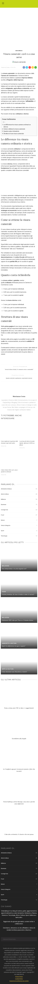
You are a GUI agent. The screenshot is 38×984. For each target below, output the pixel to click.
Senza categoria (19, 525)
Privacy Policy (19, 976)
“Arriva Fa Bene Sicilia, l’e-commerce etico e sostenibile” (19, 369)
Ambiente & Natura (19, 489)
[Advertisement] (19, 28)
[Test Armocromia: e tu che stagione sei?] (19, 558)
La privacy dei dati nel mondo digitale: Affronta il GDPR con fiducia (26, 443)
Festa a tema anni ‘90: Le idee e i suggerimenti (19, 708)
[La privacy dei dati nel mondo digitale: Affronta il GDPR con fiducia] (28, 431)
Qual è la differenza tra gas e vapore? (13, 646)
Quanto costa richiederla (11, 131)
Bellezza (19, 499)
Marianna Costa (5, 67)
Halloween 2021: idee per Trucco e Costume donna (17, 620)
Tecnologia (19, 536)
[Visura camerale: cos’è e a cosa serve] (19, 62)
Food (19, 515)
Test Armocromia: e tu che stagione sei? (14, 569)
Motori (19, 520)
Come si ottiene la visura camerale (14, 129)
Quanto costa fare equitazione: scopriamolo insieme (19, 378)
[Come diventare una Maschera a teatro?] (19, 662)
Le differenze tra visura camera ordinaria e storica (17, 126)
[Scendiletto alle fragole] (19, 726)
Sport (19, 530)
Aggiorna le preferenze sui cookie (19, 981)
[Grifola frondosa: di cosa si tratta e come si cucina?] (19, 584)
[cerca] (35, 4)
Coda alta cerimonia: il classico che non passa (19, 834)
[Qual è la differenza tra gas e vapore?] (19, 636)
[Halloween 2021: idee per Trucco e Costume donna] (19, 610)
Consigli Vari (19, 509)
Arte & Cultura (19, 494)
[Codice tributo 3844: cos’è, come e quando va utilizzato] (10, 459)
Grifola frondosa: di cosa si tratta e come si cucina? (18, 594)
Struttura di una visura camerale (14, 133)
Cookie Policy (19, 978)
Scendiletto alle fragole (19, 738)
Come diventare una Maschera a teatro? (14, 672)
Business (19, 50)
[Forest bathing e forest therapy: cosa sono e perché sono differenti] (19, 789)
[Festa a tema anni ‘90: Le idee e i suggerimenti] (19, 696)
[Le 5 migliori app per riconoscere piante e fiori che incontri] (19, 757)
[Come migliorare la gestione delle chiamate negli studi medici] (10, 431)
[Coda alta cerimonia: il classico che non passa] (19, 822)
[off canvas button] (3, 3)
